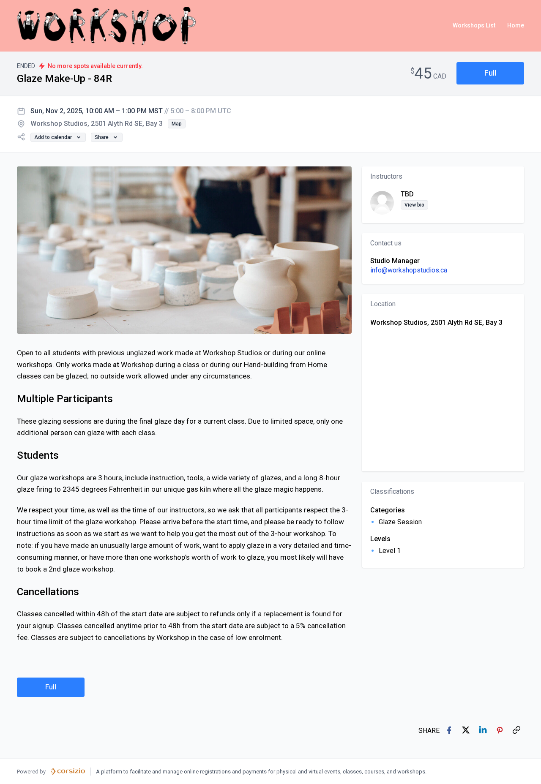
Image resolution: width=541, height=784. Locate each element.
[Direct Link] (517, 731)
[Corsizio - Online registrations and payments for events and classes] (68, 771)
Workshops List (474, 25)
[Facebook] (449, 731)
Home (515, 25)
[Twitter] (466, 731)
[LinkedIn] (483, 731)
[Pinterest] (500, 731)
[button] (490, 73)
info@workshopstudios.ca (408, 270)
